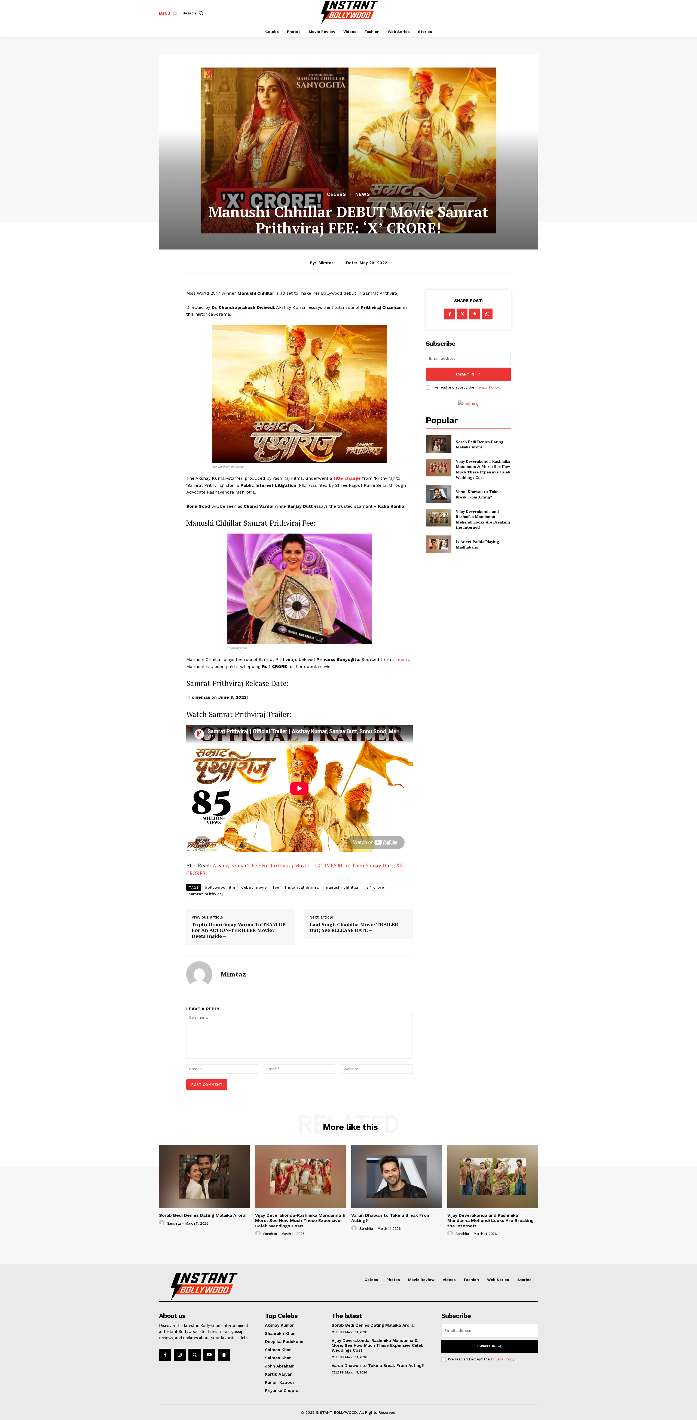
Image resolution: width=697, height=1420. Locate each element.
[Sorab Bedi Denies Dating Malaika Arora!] (438, 444)
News (362, 194)
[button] (193, 13)
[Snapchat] (224, 1355)
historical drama (302, 887)
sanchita (174, 1223)
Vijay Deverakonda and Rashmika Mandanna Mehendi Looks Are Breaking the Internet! (483, 519)
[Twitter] (462, 314)
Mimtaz (326, 262)
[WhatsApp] (487, 314)
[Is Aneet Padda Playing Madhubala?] (438, 544)
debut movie (254, 887)
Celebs (336, 194)
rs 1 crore (374, 887)
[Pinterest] (474, 314)
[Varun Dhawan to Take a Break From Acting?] (438, 494)
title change (346, 478)
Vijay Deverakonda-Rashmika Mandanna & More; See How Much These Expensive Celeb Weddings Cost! (483, 469)
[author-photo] (162, 1223)
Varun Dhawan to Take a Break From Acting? (479, 494)
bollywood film (220, 887)
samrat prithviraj (206, 894)
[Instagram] (180, 1355)
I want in (465, 374)
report (402, 659)
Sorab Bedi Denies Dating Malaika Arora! (479, 444)
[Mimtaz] (199, 974)
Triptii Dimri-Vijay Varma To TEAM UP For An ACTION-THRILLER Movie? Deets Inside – (239, 930)
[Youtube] (209, 1355)
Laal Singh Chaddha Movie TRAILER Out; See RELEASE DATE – (354, 927)
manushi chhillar (342, 887)
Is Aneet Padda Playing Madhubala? (477, 544)
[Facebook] (449, 314)
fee (276, 887)
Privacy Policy (487, 387)
